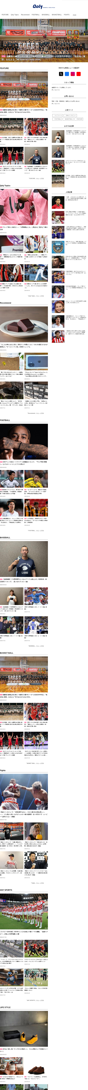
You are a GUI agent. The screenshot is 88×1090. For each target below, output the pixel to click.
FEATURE (4, 68)
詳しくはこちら (56, 89)
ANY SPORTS (6, 890)
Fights (3, 770)
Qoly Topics (5, 186)
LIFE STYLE (5, 1007)
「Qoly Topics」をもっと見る (35, 296)
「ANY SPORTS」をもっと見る (35, 1000)
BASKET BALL (6, 653)
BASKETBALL (69, 119)
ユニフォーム (58, 115)
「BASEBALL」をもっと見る (36, 646)
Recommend (5, 303)
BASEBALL (5, 538)
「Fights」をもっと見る (37, 883)
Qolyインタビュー (71, 115)
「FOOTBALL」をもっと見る (35, 530)
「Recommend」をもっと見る (35, 413)
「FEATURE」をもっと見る (36, 178)
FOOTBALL (5, 420)
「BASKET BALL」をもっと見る (35, 763)
